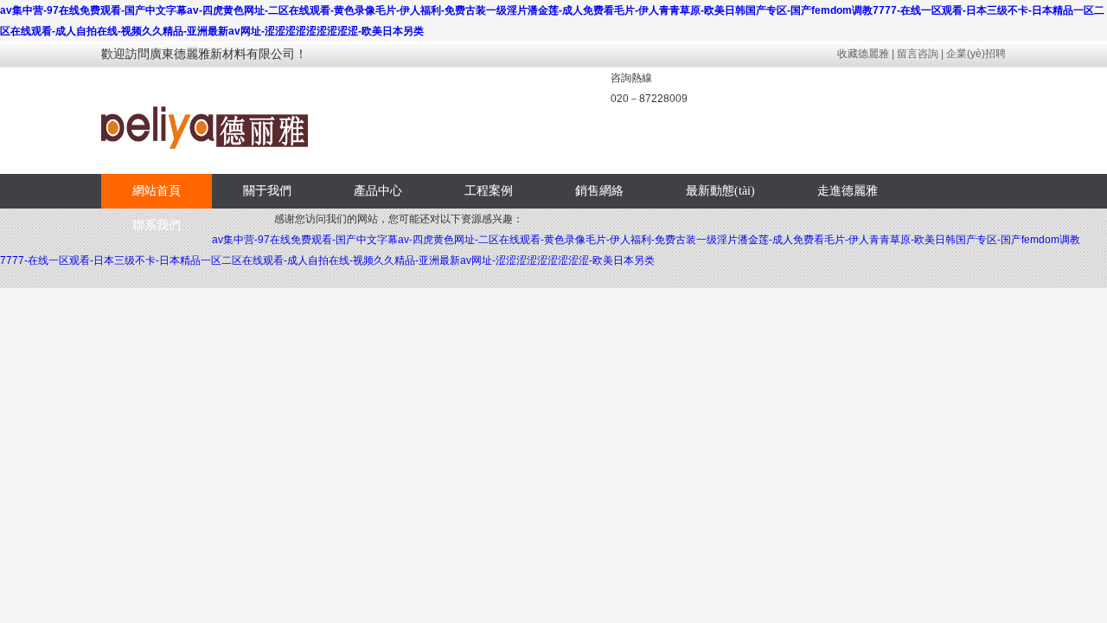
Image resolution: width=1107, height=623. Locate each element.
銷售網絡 (599, 190)
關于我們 (267, 190)
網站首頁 (156, 190)
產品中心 (378, 190)
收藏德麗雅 (863, 54)
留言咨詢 (917, 54)
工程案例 (488, 190)
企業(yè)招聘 (976, 54)
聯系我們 (156, 225)
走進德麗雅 (847, 190)
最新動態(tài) (720, 190)
